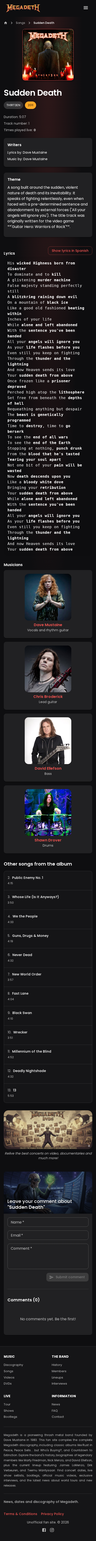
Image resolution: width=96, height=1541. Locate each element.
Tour (7, 1404)
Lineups (57, 1377)
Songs (20, 23)
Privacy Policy (52, 1514)
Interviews (59, 1384)
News (56, 1404)
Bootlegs (10, 1417)
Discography (13, 1365)
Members (59, 1371)
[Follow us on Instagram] (51, 1530)
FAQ (55, 1411)
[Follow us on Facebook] (44, 1530)
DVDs (8, 1384)
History (57, 1365)
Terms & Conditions (20, 1514)
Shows (9, 1411)
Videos (9, 1377)
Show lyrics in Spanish (70, 250)
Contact (58, 1417)
